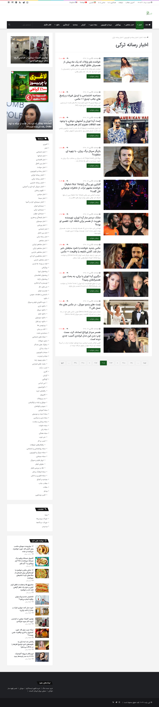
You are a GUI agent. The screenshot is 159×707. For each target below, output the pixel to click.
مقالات (45, 487)
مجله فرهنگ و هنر (39, 472)
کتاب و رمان (41, 329)
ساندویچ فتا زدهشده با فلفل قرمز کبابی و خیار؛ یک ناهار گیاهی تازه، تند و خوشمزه (22, 587)
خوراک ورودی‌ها (41, 518)
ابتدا (144, 363)
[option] (29, 50)
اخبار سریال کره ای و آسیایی (33, 186)
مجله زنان (44, 429)
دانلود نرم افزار (41, 321)
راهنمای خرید (41, 391)
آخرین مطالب (129, 2)
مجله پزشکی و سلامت (39, 421)
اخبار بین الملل (41, 163)
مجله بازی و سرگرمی (40, 418)
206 (96, 363)
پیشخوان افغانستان (40, 275)
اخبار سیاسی (41, 194)
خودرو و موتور (42, 290)
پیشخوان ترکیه (42, 279)
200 (123, 363)
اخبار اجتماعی (41, 152)
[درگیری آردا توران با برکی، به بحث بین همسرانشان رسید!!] (126, 284)
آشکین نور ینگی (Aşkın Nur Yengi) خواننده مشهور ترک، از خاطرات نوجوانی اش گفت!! (80, 187)
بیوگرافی (118, 24)
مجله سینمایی (41, 456)
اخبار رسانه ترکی (38, 179)
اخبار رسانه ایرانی (37, 175)
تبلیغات (120, 2)
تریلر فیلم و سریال (37, 460)
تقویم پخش (39, 190)
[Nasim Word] (149, 13)
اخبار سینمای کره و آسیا (35, 202)
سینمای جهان (39, 213)
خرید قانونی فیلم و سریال (37, 302)
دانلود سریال (41, 310)
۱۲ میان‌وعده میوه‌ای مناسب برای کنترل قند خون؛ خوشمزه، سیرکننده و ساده (23, 549)
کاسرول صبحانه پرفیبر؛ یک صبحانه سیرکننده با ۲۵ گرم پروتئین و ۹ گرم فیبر (24, 561)
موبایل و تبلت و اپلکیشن (37, 402)
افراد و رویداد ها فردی (39, 263)
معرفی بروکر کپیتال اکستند (37, 691)
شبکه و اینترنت (42, 356)
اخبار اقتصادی (41, 159)
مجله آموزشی (42, 410)
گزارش (83, 24)
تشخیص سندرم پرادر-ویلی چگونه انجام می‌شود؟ (24, 598)
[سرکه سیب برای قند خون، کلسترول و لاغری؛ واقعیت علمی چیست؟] (42, 633)
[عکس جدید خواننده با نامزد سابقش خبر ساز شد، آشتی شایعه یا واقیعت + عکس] (126, 256)
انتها (62, 363)
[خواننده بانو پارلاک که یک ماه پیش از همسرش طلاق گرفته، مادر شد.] (126, 69)
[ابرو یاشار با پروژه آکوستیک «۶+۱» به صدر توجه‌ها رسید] (42, 657)
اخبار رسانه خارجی (37, 183)
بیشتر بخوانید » (93, 76)
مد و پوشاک (41, 398)
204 (111, 363)
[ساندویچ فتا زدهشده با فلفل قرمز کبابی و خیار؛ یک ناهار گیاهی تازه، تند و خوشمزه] (42, 588)
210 (83, 363)
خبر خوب (42, 437)
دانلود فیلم (42, 314)
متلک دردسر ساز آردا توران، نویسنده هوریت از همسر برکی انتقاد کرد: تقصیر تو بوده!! (80, 221)
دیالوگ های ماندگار (40, 344)
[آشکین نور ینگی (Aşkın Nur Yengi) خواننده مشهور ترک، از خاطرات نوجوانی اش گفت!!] (126, 195)
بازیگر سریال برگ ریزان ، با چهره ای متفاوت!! (83, 153)
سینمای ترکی (39, 209)
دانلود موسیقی (40, 317)
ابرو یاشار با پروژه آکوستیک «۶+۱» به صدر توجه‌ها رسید (23, 655)
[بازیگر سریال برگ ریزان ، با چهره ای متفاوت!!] (126, 161)
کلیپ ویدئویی (40, 495)
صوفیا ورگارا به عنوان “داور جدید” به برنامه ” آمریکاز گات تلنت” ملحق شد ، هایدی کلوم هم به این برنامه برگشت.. (28, 123)
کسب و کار (42, 441)
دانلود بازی (42, 306)
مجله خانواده (43, 425)
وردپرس (44, 526)
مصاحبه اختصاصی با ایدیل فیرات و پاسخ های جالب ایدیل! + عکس (80, 97)
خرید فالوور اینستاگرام (33, 688)
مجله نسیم (93, 24)
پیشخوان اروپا (42, 271)
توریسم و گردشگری (40, 283)
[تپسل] (12, 72)
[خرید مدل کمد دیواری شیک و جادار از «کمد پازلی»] (42, 611)
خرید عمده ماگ (47, 688)
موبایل (22, 688)
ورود (45, 515)
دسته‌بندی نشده (42, 333)
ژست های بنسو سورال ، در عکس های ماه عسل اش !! (79, 306)
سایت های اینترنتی (39, 364)
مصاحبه (75, 24)
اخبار (140, 24)
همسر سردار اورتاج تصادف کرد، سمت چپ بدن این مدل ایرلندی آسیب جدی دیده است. (81, 335)
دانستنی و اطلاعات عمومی (38, 294)
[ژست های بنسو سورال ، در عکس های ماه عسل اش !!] (126, 312)
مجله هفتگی (43, 433)
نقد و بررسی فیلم (37, 468)
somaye (96, 58)
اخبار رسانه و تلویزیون (131, 37)
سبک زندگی (43, 348)
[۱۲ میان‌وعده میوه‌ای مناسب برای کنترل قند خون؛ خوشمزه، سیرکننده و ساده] (42, 549)
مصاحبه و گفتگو (42, 479)
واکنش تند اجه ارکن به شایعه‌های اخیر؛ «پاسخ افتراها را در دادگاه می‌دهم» (22, 644)
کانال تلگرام (47, 24)
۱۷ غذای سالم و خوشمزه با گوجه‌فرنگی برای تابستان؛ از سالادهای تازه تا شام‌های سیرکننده (24, 574)
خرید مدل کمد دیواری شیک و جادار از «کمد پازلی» (23, 609)
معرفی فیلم (40, 464)
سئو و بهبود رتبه (40, 360)
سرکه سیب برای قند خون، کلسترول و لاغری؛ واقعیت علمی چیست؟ (30, 59)
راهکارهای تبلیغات (37, 445)
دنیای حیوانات (42, 341)
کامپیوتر (43, 394)
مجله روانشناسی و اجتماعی (36, 448)
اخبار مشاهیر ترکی (39, 248)
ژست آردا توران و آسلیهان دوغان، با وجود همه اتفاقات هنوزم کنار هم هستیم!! (80, 122)
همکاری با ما (112, 2)
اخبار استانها (42, 156)
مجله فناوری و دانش (38, 475)
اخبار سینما (42, 198)
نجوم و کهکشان (40, 406)
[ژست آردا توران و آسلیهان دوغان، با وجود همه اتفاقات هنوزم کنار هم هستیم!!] (126, 129)
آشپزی (45, 144)
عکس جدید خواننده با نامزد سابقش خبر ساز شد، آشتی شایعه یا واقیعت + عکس (80, 249)
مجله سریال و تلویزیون (38, 452)
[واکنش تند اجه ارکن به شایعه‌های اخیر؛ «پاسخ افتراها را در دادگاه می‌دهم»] (42, 645)
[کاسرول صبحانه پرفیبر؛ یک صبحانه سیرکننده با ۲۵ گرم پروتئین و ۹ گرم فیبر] (42, 561)
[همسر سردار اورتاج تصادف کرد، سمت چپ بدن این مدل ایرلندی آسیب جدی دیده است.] (126, 340)
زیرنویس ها (41, 325)
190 (131, 363)
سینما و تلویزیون (106, 24)
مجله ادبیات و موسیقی (39, 414)
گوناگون (44, 379)
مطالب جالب (43, 483)
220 (75, 363)
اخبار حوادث (41, 167)
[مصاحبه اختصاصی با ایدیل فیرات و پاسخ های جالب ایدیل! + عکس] (126, 102)
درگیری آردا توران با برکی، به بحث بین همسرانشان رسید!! (81, 278)
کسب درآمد (43, 367)
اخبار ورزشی (41, 225)
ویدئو (45, 491)
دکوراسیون (42, 387)
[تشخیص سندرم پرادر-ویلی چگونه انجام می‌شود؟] (42, 600)
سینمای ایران (39, 206)
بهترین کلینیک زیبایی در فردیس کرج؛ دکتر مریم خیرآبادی (22, 620)
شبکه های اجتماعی (39, 337)
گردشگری (66, 24)
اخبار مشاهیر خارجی (38, 252)
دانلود (58, 24)
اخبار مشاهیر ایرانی (39, 244)
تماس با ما (101, 2)
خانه (147, 24)
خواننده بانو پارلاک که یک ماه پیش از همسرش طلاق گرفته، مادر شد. (82, 63)
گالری (45, 371)
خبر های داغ (43, 287)
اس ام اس (42, 383)
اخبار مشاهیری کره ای (38, 256)
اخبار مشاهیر (130, 24)
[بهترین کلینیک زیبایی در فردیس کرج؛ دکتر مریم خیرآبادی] (42, 622)
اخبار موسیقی (41, 221)
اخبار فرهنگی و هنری (38, 217)
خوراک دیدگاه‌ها (41, 522)
